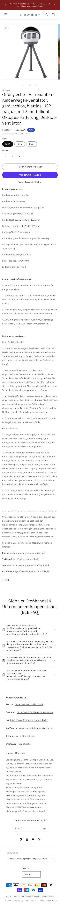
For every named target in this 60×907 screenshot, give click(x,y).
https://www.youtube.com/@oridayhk (34, 728)
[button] (6, 14)
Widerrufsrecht (48, 896)
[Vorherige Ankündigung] (5, 5)
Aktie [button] (7, 580)
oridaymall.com (18, 896)
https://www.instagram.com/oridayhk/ (29, 720)
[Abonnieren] (44, 828)
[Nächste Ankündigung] (54, 5)
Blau (19, 144)
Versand (5, 134)
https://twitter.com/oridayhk (29, 704)
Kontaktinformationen (48, 901)
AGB (26, 901)
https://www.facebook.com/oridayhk (35, 712)
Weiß (7, 144)
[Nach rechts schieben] (36, 85)
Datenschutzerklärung (14, 901)
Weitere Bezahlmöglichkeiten (30, 182)
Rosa (31, 144)
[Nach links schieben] (23, 85)
